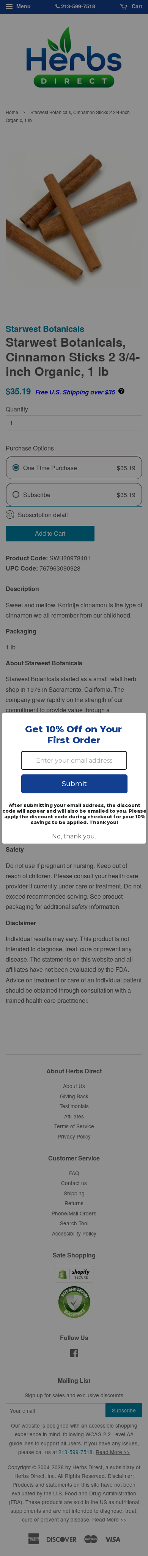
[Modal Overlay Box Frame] (74, 778)
